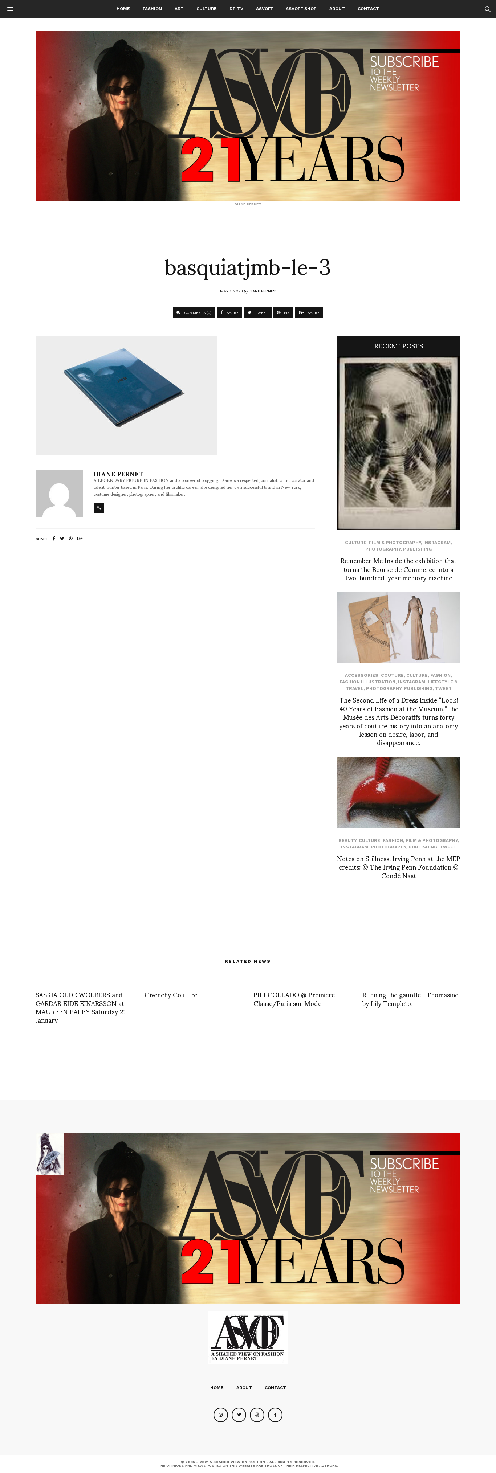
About (337, 8)
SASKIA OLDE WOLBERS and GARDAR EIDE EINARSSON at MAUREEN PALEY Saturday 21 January (81, 1007)
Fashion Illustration (367, 681)
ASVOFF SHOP (301, 8)
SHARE (232, 313)
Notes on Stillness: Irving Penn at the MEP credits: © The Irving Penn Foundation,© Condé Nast (398, 866)
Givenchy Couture (171, 994)
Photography (383, 549)
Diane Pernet (262, 290)
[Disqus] (175, 650)
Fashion (152, 8)
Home (123, 8)
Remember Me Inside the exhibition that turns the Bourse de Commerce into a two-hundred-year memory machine (398, 569)
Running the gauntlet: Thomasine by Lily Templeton (410, 998)
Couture (392, 675)
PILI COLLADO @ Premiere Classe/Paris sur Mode (294, 998)
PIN (286, 313)
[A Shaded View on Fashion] (248, 116)
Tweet (443, 688)
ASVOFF (264, 8)
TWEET (261, 313)
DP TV (236, 8)
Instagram (437, 542)
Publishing (417, 549)
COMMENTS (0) (197, 313)
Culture (206, 8)
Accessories (361, 675)
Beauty (347, 840)
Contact (368, 8)
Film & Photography (395, 542)
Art (179, 8)
